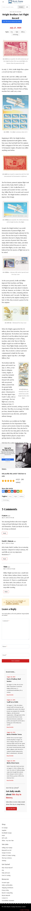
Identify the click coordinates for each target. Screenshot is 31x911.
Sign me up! (7, 459)
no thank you (7, 461)
